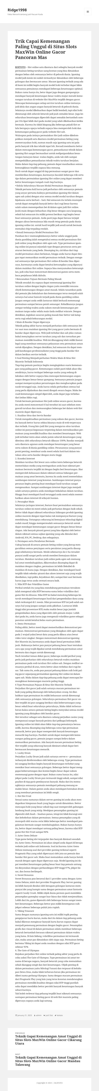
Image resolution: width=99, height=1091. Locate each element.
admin (39, 1015)
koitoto (60, 1015)
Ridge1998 (17, 9)
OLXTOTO (58, 1083)
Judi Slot (49, 1015)
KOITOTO (20, 67)
